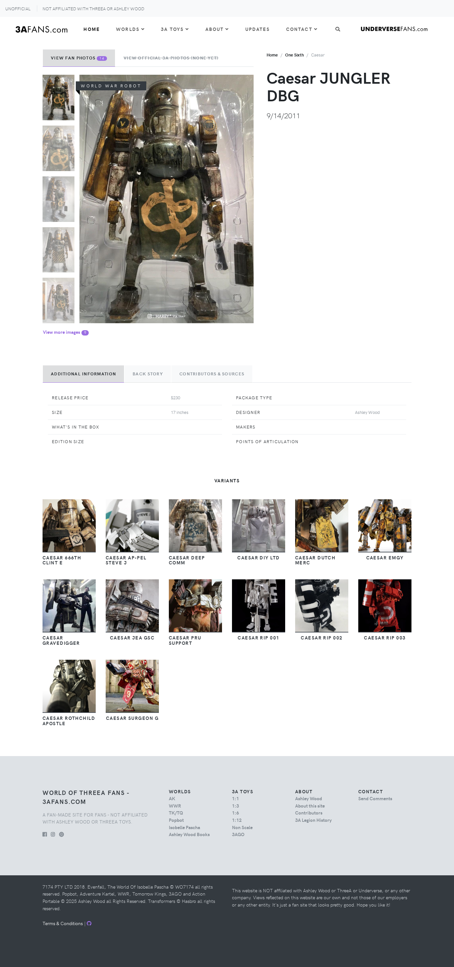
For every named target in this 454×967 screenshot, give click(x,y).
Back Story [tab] (148, 374)
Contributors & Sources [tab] (211, 374)
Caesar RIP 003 (384, 637)
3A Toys (172, 29)
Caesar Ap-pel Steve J (126, 560)
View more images (64, 332)
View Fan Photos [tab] (77, 58)
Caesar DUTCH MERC (315, 560)
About (214, 29)
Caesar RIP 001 (258, 637)
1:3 (235, 805)
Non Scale (242, 827)
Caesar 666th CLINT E (62, 560)
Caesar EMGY (385, 557)
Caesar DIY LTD (258, 557)
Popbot (176, 820)
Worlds (128, 29)
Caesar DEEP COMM (187, 560)
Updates (257, 29)
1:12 (237, 820)
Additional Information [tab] (83, 374)
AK (172, 798)
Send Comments (375, 798)
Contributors (308, 812)
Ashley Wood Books (189, 834)
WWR (175, 805)
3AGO (238, 834)
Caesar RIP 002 (321, 637)
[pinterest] (61, 834)
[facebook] (45, 834)
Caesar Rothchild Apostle (69, 720)
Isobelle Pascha (184, 827)
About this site (310, 805)
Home (91, 29)
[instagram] (53, 834)
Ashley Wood (308, 798)
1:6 (235, 812)
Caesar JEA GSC (132, 637)
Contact (299, 29)
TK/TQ (176, 812)
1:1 (235, 798)
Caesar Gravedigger (61, 640)
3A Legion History (313, 820)
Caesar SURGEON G (132, 718)
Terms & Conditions (63, 923)
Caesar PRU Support (185, 640)
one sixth (294, 54)
